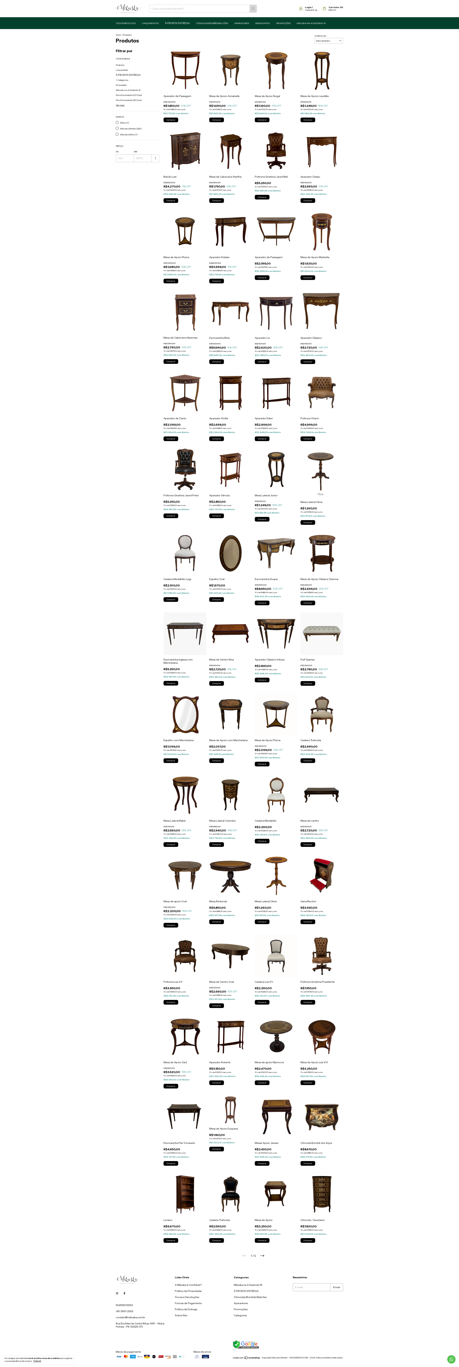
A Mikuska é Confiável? (188, 1285)
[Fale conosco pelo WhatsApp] (451, 1359)
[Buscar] (253, 9)
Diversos (120, 65)
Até (135, 151)
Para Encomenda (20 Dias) (129, 95)
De (117, 151)
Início (118, 35)
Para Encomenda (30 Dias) (129, 100)
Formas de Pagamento (188, 1303)
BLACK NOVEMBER (177, 23)
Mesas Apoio (262, 23)
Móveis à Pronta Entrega (128, 75)
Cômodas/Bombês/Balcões (212, 23)
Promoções (283, 23)
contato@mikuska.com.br (130, 1317)
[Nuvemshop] (247, 1358)
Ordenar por (320, 35)
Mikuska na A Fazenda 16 (311, 23)
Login (308, 7)
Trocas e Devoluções (187, 1297)
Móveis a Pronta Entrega (246, 1291)
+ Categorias (122, 80)
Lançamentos (150, 23)
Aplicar (155, 158)
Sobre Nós (181, 1315)
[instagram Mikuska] (117, 1293)
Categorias (240, 1315)
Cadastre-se (311, 10)
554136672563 (124, 1305)
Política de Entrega (186, 1309)
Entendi (37, 1361)
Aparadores (241, 23)
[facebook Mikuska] (124, 1293)
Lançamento (122, 70)
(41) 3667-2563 (124, 1311)
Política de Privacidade (188, 1291)
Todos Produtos (126, 23)
